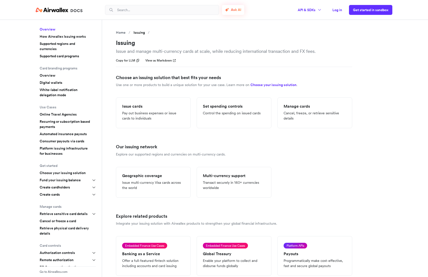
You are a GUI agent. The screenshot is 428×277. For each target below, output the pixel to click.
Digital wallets (51, 82)
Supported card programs (59, 56)
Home (121, 32)
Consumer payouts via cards (62, 141)
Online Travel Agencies (58, 114)
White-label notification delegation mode (59, 92)
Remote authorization (57, 260)
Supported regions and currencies (57, 46)
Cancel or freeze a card (58, 221)
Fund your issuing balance (60, 180)
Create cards (50, 194)
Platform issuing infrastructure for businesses (64, 151)
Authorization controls (57, 252)
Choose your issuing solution (63, 173)
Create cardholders (55, 187)
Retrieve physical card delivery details (64, 231)
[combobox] (166, 9)
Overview (47, 29)
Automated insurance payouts (63, 134)
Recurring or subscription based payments (65, 124)
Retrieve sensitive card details (64, 214)
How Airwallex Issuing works (63, 36)
